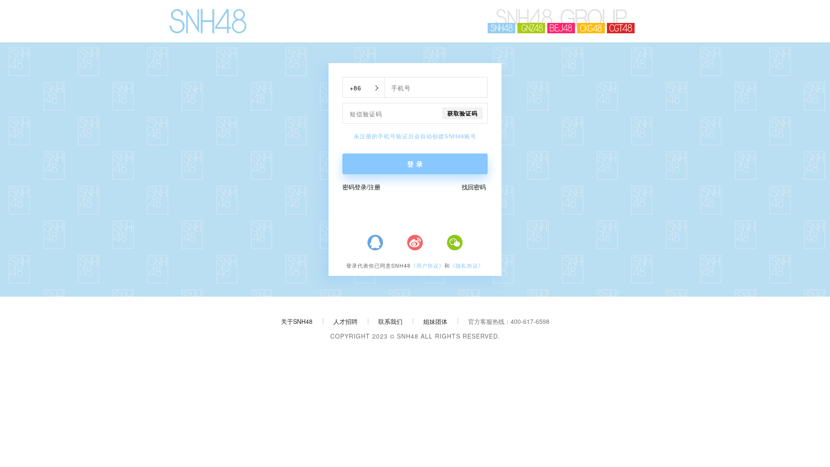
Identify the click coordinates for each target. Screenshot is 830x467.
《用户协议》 (427, 265)
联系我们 (390, 321)
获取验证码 (462, 113)
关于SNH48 (297, 321)
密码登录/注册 (361, 187)
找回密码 (474, 187)
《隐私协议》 (467, 265)
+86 (355, 87)
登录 (416, 164)
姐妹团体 (435, 321)
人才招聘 (345, 321)
